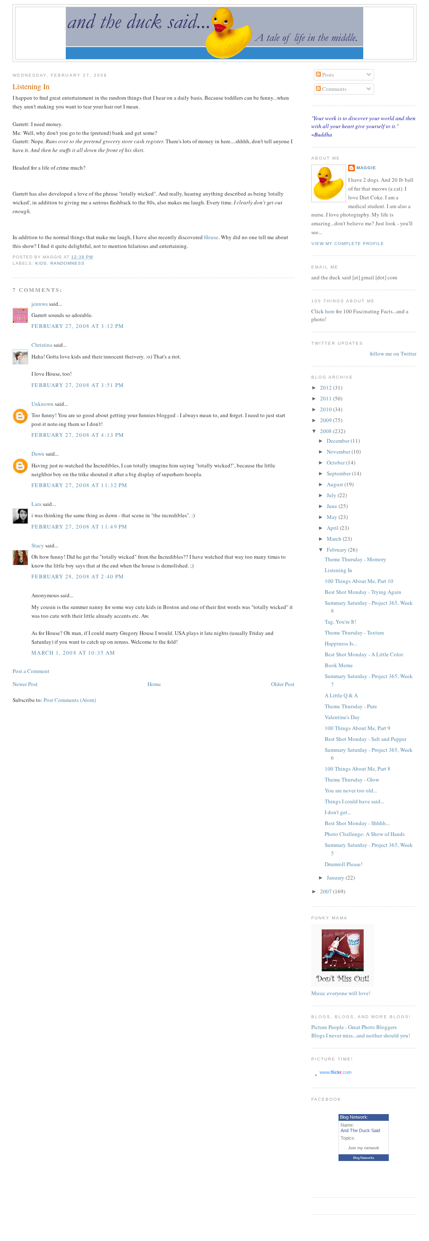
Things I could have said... (354, 801)
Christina (41, 344)
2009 (326, 420)
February (337, 549)
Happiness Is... (341, 643)
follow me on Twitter (393, 353)
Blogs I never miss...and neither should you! (360, 1035)
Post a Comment (31, 671)
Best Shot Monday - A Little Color (364, 654)
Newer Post (25, 684)
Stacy (37, 545)
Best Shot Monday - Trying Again (363, 592)
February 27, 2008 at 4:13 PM (77, 435)
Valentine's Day (342, 717)
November (339, 451)
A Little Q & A (341, 695)
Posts (327, 74)
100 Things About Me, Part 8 (357, 768)
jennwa (39, 303)
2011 (326, 398)
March (335, 538)
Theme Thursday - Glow (352, 779)
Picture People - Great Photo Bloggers (354, 1027)
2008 (326, 431)
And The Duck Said (360, 1130)
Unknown (42, 404)
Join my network (363, 1148)
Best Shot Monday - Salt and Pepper (365, 739)
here (330, 311)
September (339, 473)
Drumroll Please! (343, 864)
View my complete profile (347, 243)
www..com (335, 1072)
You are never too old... (351, 790)
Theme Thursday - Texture (354, 632)
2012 (326, 387)
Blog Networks (363, 1158)
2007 (326, 891)
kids (41, 263)
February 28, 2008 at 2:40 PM (77, 576)
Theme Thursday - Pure (351, 706)
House (211, 237)
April (333, 527)
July (332, 495)
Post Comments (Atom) (70, 700)
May (333, 517)
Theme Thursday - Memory (355, 559)
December (339, 440)
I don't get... (338, 812)
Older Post (283, 684)
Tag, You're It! (340, 621)
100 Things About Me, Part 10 (359, 581)
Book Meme (339, 665)
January (336, 877)
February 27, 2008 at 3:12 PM (77, 326)
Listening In (31, 86)
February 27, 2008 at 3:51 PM (77, 385)
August (335, 484)
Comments (333, 89)
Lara (36, 504)
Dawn (37, 453)
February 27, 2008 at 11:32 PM (79, 485)
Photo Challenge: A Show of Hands (365, 834)
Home (154, 684)
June (333, 506)
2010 (326, 409)
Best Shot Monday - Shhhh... (357, 823)
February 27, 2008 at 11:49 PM (79, 526)
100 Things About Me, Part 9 (357, 728)
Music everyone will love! (340, 993)
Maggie (366, 167)
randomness (67, 263)
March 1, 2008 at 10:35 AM (73, 652)
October (336, 462)
